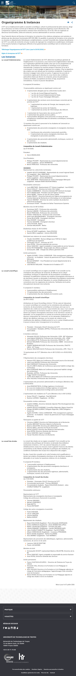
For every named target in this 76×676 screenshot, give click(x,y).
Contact (52, 672)
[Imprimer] (68, 22)
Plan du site (44, 672)
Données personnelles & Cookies (54, 669)
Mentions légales (37, 669)
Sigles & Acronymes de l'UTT (11, 53)
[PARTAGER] (72, 22)
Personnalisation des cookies (21, 669)
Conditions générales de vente (30, 672)
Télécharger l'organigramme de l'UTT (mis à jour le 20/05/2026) (23, 49)
